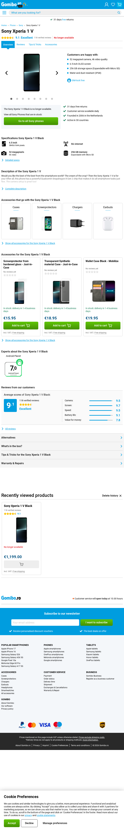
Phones (48, 645)
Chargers (5, 682)
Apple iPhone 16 (8, 652)
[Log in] (106, 4)
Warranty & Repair (51, 690)
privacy (28, 815)
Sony (21, 25)
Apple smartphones (52, 649)
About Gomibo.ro (23, 745)
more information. (90, 740)
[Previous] (6, 73)
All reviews (10, 428)
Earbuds (5, 684)
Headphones (6, 687)
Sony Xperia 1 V (33, 25)
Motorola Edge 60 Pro (10, 663)
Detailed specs (12, 160)
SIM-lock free (78, 80)
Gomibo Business (93, 676)
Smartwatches (7, 690)
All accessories (7, 693)
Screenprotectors (8, 679)
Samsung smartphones (54, 652)
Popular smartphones (15, 645)
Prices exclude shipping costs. (92, 737)
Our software (6, 706)
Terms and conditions (80, 745)
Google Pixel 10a (8, 660)
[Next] (56, 73)
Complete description (15, 188)
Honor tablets (92, 657)
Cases (4, 676)
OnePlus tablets (93, 660)
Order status (49, 679)
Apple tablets (92, 649)
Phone (13, 25)
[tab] (11, 99)
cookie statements (46, 815)
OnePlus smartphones (53, 654)
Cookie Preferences (60, 745)
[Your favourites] (113, 4)
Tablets (91, 645)
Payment (48, 676)
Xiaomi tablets (92, 654)
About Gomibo (7, 703)
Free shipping (18, 333)
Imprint (45, 745)
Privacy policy (7, 709)
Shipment (48, 684)
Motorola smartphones (54, 657)
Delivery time (49, 682)
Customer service (54, 672)
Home (4, 25)
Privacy (36, 745)
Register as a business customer (100, 679)
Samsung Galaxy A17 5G (12, 666)
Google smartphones (53, 660)
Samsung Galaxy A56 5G (12, 657)
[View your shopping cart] (119, 4)
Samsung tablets (93, 652)
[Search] (118, 12)
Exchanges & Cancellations (55, 687)
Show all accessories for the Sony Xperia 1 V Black (30, 243)
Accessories (8, 672)
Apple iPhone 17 (8, 649)
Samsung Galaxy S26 (10, 654)
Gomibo (5, 699)
